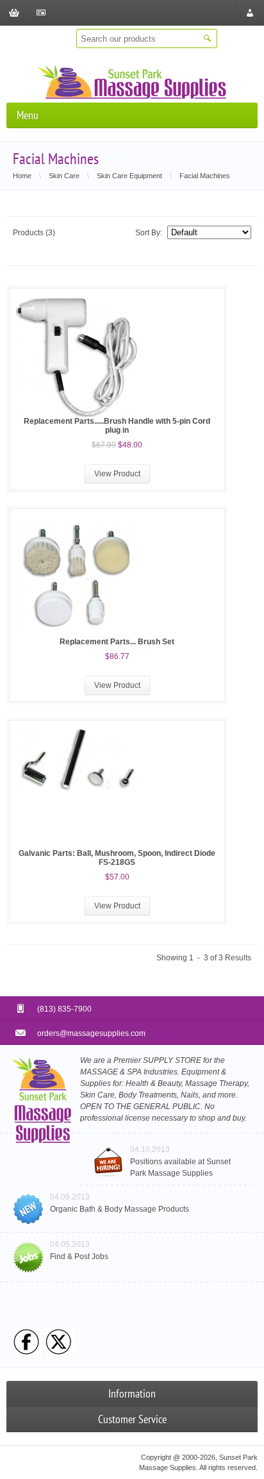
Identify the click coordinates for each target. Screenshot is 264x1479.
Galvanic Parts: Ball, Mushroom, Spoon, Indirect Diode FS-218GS (117, 858)
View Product (117, 473)
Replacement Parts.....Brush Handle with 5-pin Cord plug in (117, 426)
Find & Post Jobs (79, 1256)
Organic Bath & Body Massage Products (119, 1209)
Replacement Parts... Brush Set (117, 641)
